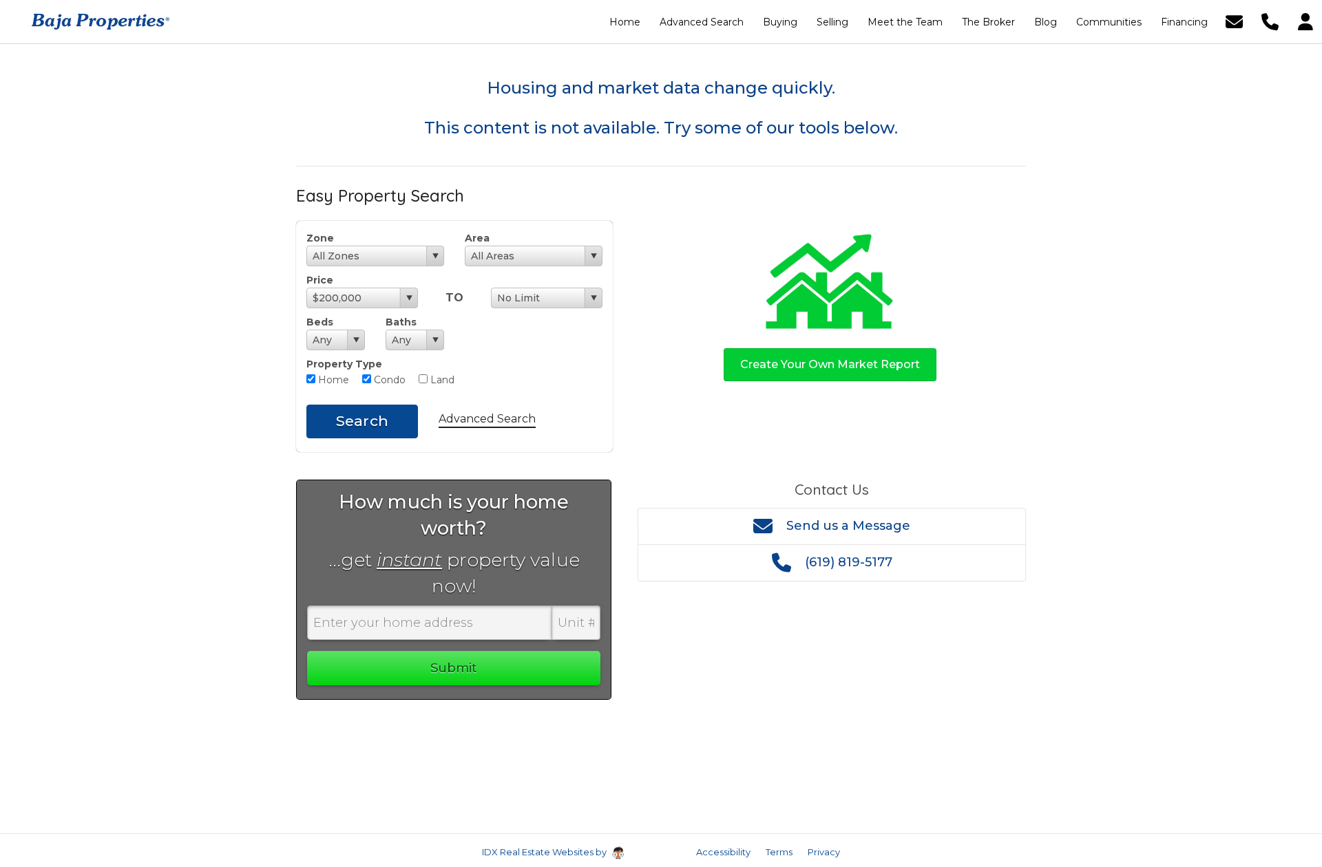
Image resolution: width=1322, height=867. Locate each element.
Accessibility (723, 851)
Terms (779, 851)
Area (477, 238)
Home (332, 380)
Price (319, 280)
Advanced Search (487, 418)
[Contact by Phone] (1270, 21)
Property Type (344, 364)
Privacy (824, 851)
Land (441, 380)
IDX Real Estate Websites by (545, 851)
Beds (319, 322)
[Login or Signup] (1305, 21)
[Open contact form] (1234, 21)
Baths (401, 322)
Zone (320, 238)
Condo (388, 380)
